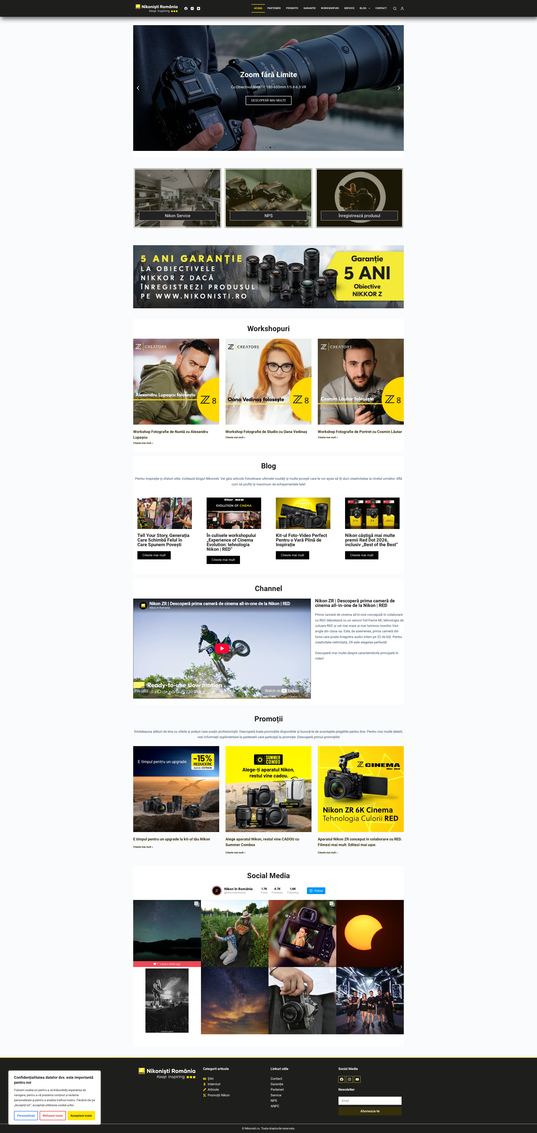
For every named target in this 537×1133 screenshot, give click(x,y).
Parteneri (274, 8)
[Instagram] (192, 8)
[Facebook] (186, 8)
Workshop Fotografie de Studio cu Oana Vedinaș (266, 431)
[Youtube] (357, 1079)
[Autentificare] (402, 8)
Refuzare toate (53, 1115)
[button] (138, 88)
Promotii (292, 8)
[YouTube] (198, 8)
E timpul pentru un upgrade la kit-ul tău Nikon (171, 839)
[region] (54, 1098)
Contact (381, 8)
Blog (363, 8)
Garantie (310, 8)
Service (349, 8)
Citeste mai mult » (143, 443)
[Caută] (394, 8)
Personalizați (26, 1115)
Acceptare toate (81, 1115)
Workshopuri (330, 8)
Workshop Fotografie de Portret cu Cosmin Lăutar (360, 431)
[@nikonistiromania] (216, 891)
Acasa (258, 8)
